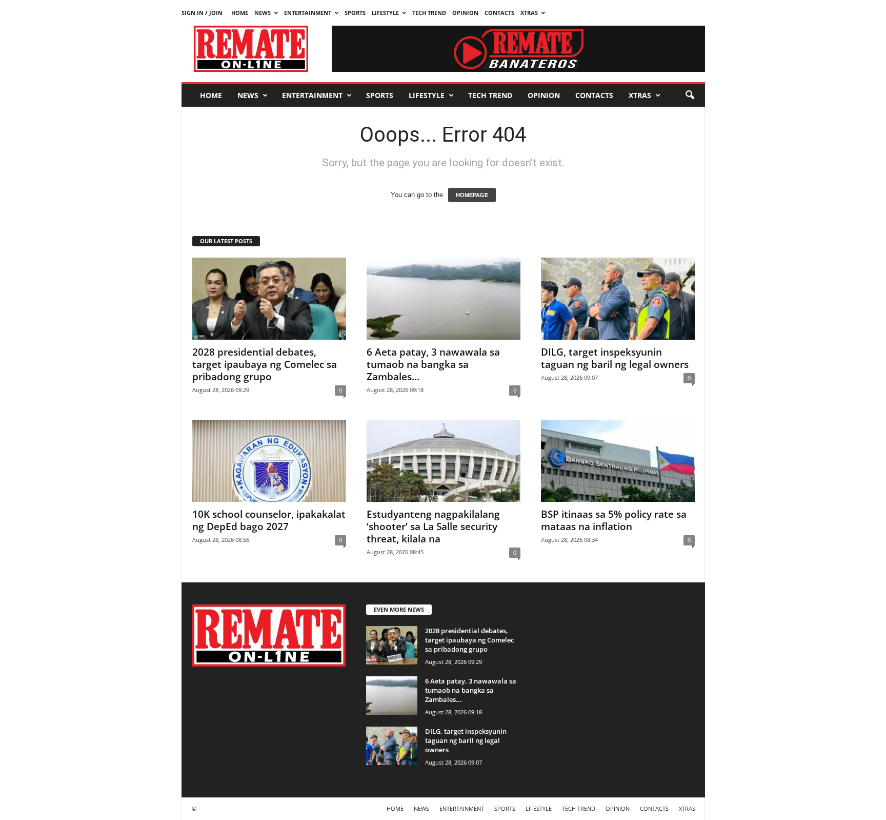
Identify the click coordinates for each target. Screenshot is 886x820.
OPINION (465, 12)
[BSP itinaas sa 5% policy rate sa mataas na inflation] (618, 461)
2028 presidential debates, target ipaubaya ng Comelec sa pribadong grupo (264, 364)
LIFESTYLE (385, 12)
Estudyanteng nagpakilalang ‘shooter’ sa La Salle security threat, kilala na (433, 526)
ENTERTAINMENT (307, 12)
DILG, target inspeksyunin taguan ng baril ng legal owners (615, 358)
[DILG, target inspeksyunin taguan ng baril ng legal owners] (618, 299)
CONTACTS (499, 12)
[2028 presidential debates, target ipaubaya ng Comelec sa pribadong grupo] (269, 299)
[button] (689, 95)
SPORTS (355, 12)
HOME (239, 12)
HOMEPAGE (472, 195)
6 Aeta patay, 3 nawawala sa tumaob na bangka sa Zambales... (433, 364)
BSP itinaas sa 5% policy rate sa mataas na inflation (614, 520)
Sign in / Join (202, 12)
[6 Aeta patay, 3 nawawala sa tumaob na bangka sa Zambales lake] (443, 299)
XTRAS (529, 12)
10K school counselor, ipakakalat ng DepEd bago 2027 (269, 520)
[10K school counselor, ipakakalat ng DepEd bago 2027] (269, 461)
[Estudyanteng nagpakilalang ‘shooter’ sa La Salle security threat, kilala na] (443, 461)
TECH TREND (429, 12)
